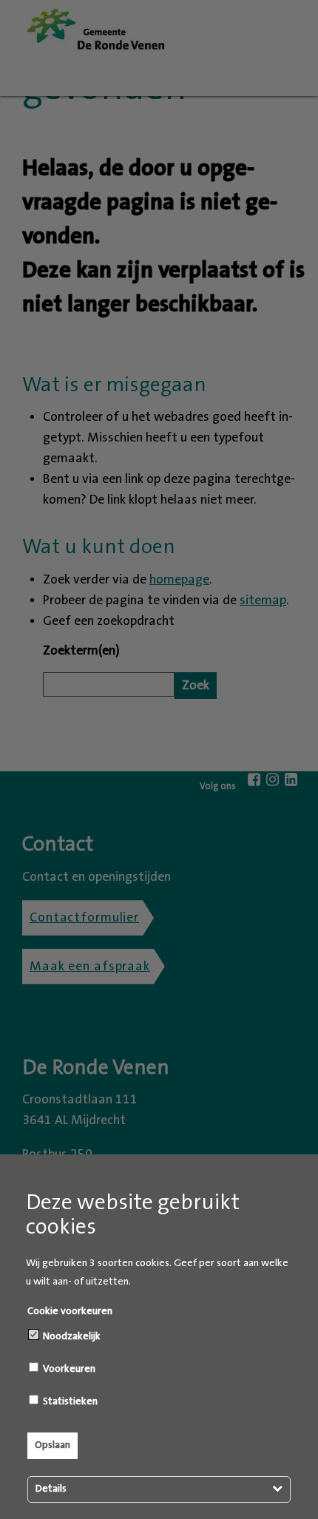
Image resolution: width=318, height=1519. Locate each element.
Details (51, 1489)
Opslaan (52, 1445)
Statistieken (69, 1401)
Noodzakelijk (71, 1336)
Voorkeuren (68, 1369)
